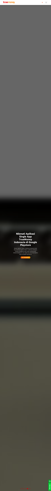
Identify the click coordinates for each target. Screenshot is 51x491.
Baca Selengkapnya (25, 257)
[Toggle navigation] (46, 2)
